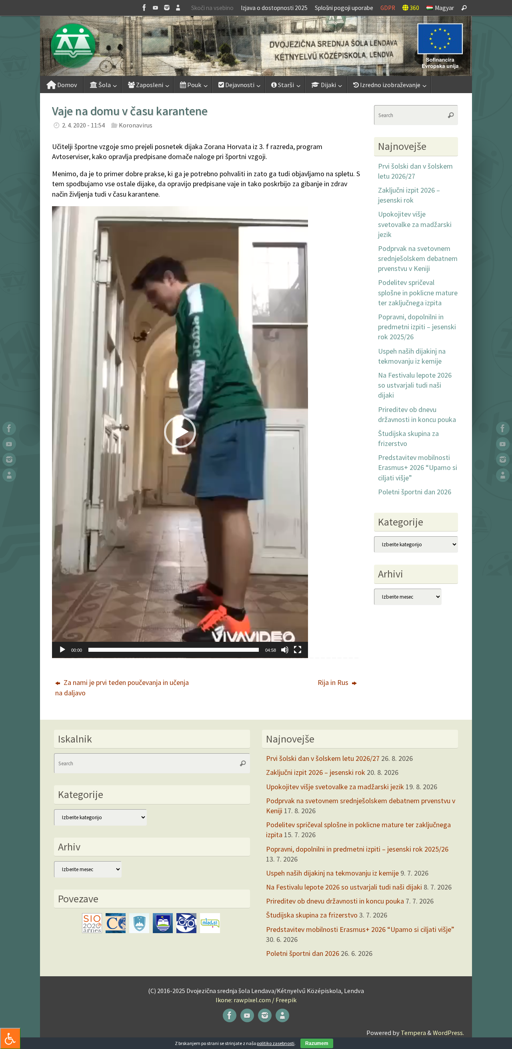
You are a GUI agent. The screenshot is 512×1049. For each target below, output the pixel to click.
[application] (180, 432)
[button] (256, 46)
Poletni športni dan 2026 (414, 491)
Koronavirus (135, 125)
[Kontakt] (178, 7)
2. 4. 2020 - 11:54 (83, 125)
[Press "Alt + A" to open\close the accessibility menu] (10, 1038)
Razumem (316, 1043)
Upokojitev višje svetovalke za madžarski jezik (415, 224)
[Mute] (285, 650)
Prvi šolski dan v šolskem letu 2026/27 (323, 758)
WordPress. (448, 1033)
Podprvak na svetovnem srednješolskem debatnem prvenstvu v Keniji (418, 258)
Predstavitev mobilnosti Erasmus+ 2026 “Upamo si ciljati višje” (417, 467)
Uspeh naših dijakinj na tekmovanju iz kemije (332, 873)
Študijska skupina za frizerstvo (312, 915)
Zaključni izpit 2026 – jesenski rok (315, 772)
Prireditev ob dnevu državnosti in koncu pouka (335, 901)
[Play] (62, 650)
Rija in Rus (334, 682)
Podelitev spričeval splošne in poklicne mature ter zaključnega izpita (418, 292)
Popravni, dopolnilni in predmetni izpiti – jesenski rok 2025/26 (417, 326)
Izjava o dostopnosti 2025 (274, 8)
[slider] (173, 650)
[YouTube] (155, 7)
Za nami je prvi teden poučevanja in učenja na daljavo (122, 687)
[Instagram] (166, 7)
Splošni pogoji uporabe (344, 8)
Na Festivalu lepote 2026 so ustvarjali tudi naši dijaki (415, 385)
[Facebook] (144, 7)
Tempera (413, 1033)
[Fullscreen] (298, 650)
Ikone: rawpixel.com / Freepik (256, 1000)
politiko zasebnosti (275, 1043)
